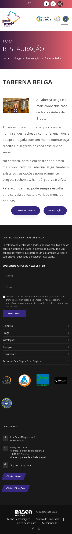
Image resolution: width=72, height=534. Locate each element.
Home (6, 58)
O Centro (8, 326)
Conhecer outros (25, 210)
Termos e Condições (18, 519)
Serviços (7, 347)
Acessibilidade (49, 523)
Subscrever (14, 313)
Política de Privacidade (48, 519)
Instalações (9, 340)
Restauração (33, 58)
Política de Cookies (25, 523)
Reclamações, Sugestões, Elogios (22, 361)
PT (29, 3)
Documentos (10, 354)
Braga (17, 58)
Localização (55, 210)
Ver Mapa (15, 476)
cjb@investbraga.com (20, 465)
